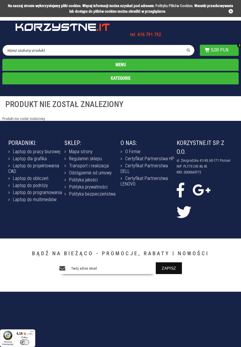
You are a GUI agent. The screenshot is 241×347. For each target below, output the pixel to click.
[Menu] (31, 332)
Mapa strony (81, 151)
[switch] (24, 342)
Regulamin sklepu (85, 158)
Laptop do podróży (30, 185)
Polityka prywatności (88, 187)
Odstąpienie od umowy (90, 173)
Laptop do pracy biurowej (36, 151)
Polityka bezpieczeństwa (92, 194)
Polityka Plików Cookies (174, 6)
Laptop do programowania (37, 192)
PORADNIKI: (22, 142)
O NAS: (128, 142)
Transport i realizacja (89, 166)
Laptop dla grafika (30, 158)
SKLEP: (72, 142)
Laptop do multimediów (34, 199)
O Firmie (132, 151)
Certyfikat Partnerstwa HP (149, 158)
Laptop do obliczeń (30, 178)
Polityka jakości (83, 180)
